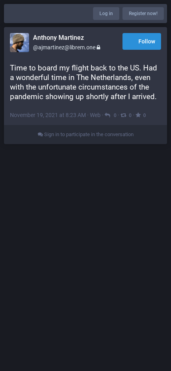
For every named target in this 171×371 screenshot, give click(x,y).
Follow (146, 41)
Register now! (143, 13)
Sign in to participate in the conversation (88, 134)
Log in (106, 13)
